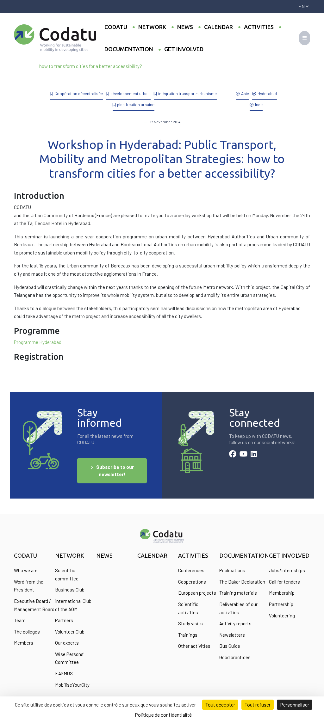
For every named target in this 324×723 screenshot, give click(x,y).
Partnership (281, 604)
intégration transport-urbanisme (187, 93)
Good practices (235, 657)
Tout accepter (220, 705)
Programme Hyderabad (37, 342)
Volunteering (282, 615)
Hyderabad (267, 93)
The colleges (27, 631)
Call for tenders (284, 582)
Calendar (218, 27)
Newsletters (232, 635)
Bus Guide (229, 646)
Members (23, 643)
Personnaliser (294, 705)
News (185, 27)
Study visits (190, 623)
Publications (232, 570)
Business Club (69, 589)
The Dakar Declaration (242, 582)
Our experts (67, 643)
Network (152, 27)
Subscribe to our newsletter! (115, 470)
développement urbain (130, 93)
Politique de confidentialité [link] (163, 715)
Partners (64, 620)
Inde (259, 104)
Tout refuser (258, 705)
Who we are (26, 570)
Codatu (115, 27)
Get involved (183, 49)
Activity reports (235, 623)
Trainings (187, 635)
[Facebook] (232, 454)
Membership (282, 593)
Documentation (128, 49)
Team (20, 620)
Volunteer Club (69, 631)
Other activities (194, 646)
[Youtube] (243, 454)
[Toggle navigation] (304, 38)
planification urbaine (135, 104)
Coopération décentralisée (78, 93)
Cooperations (192, 582)
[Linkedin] (254, 454)
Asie (245, 93)
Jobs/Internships (287, 570)
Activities (259, 27)
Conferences (191, 570)
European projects (197, 593)
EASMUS (64, 673)
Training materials (238, 593)
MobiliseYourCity (72, 685)
